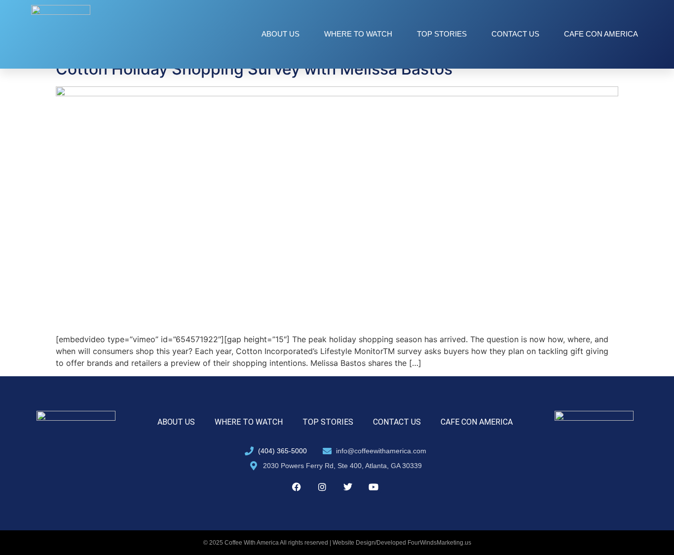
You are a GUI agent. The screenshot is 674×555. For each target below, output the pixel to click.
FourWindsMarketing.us (439, 542)
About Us (281, 34)
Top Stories (442, 34)
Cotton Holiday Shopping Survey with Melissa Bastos (254, 69)
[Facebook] (296, 487)
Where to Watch (358, 34)
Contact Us (515, 34)
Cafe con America (601, 34)
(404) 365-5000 (282, 451)
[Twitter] (348, 487)
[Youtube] (373, 487)
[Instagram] (322, 487)
